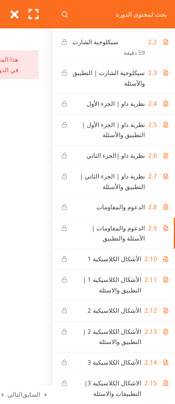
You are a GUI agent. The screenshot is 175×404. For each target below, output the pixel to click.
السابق (31, 394)
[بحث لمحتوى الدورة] (65, 14)
